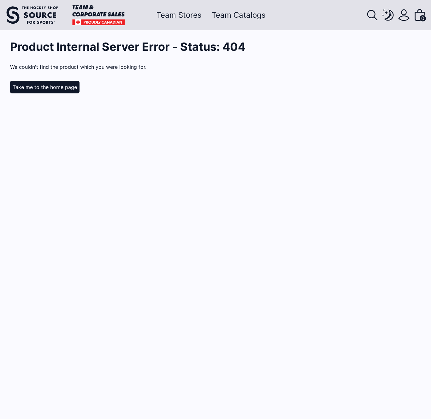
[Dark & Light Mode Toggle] (388, 15)
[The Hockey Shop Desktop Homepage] (65, 15)
